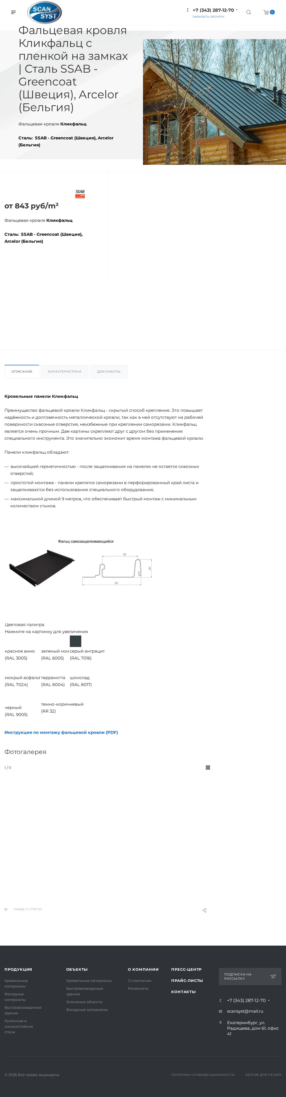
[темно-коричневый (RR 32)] (47, 693)
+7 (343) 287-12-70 (246, 1000)
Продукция (18, 969)
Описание (21, 371)
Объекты (77, 969)
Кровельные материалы (89, 980)
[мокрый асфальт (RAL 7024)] (10, 667)
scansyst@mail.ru (245, 1011)
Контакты (183, 991)
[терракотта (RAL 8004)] (47, 667)
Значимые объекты (84, 1002)
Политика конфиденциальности (203, 1075)
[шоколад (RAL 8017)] (75, 667)
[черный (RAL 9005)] (10, 693)
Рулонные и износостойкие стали (18, 1026)
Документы (109, 371)
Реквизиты (138, 988)
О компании (143, 969)
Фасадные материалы (87, 1009)
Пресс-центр (186, 969)
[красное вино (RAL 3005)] (10, 640)
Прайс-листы (187, 980)
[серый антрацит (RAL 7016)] (75, 640)
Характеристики (64, 371)
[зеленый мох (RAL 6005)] (47, 640)
